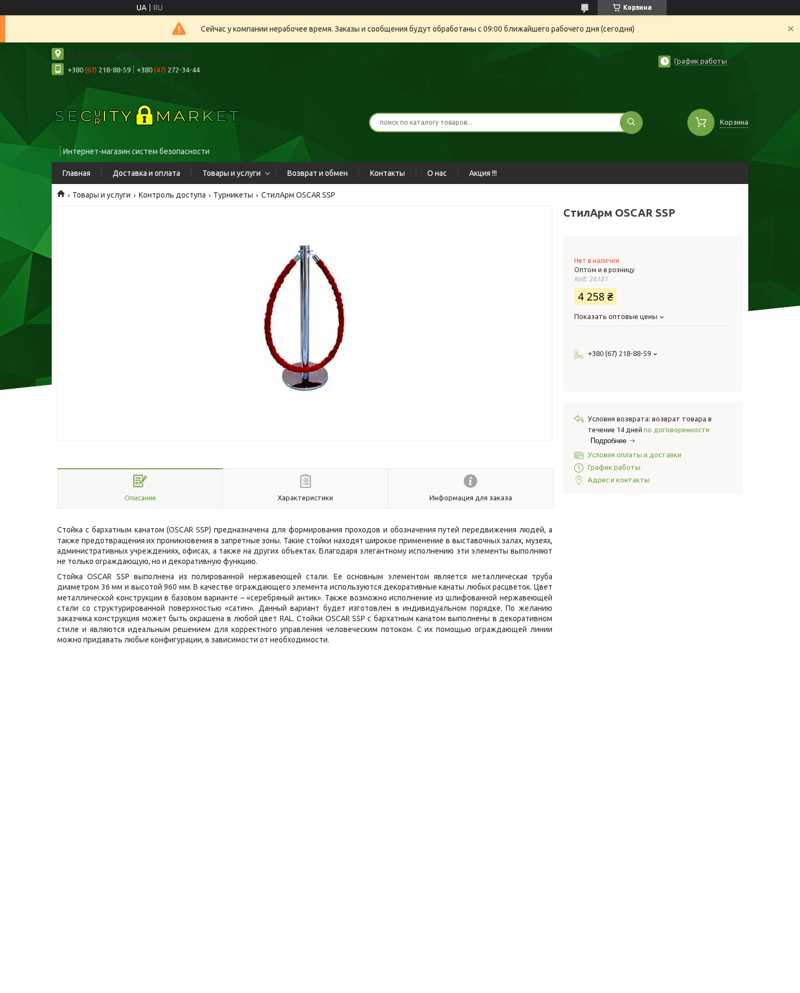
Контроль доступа (172, 195)
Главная (76, 173)
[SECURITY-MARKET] (147, 115)
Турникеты (233, 195)
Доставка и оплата (146, 173)
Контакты (387, 173)
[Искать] (631, 122)
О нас (437, 173)
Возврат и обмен (317, 173)
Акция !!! (483, 173)
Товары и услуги (231, 173)
